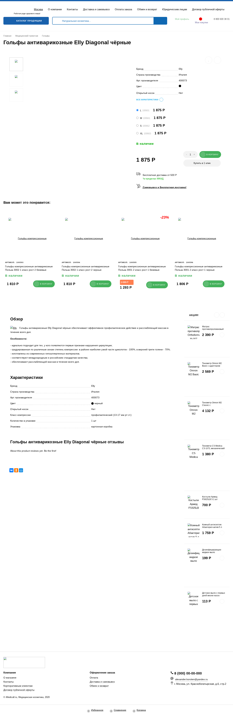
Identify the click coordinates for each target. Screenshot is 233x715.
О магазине (9, 677)
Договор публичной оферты (208, 9)
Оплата (94, 677)
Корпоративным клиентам (18, 686)
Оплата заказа (123, 9)
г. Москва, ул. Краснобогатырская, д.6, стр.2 (200, 683)
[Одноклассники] (16, 470)
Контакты (72, 9)
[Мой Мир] (21, 470)
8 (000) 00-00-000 (188, 673)
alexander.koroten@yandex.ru (191, 679)
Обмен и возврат (147, 9)
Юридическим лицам (174, 9)
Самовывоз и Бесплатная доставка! (164, 187)
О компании (55, 9)
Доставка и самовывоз (96, 9)
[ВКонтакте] (11, 470)
